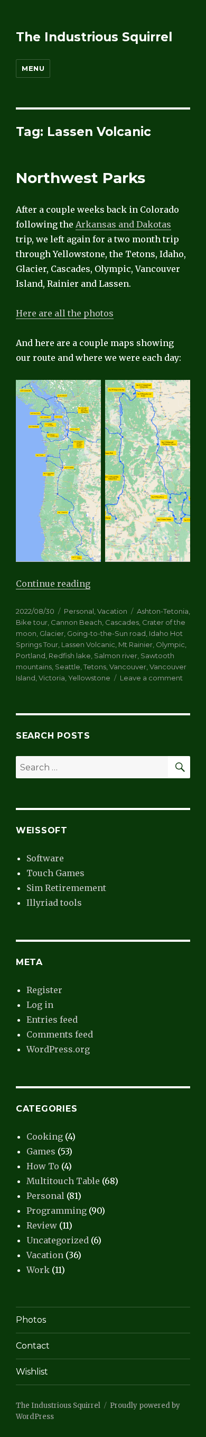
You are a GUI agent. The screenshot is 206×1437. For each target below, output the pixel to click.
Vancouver (127, 666)
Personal (79, 611)
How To (42, 1166)
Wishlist (32, 1372)
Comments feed (59, 1034)
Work (38, 1270)
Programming (56, 1210)
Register (44, 990)
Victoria (52, 678)
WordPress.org (58, 1049)
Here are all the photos (65, 313)
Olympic (170, 644)
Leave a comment (151, 678)
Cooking (44, 1136)
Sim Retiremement (66, 888)
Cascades (122, 622)
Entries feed (52, 1019)
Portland (30, 655)
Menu (33, 68)
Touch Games (55, 873)
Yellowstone (89, 678)
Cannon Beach (76, 622)
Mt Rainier (135, 644)
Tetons (94, 666)
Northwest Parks (80, 178)
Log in (39, 1004)
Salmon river (115, 655)
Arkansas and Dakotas (123, 224)
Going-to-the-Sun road (106, 633)
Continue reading (53, 583)
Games (40, 1151)
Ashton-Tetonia (163, 611)
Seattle (67, 666)
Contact (33, 1346)
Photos (31, 1320)
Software (45, 858)
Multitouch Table (63, 1181)
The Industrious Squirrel (94, 37)
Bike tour (32, 622)
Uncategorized (57, 1240)
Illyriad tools (54, 902)
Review (41, 1225)
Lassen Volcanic (88, 644)
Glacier (52, 633)
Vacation (112, 611)
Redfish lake (70, 655)
